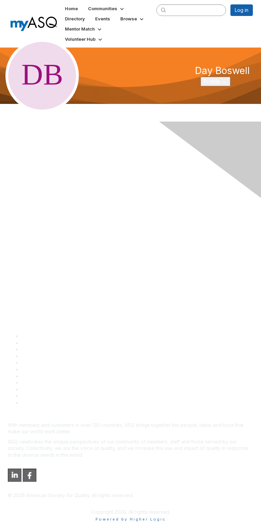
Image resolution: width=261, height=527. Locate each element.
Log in (241, 10)
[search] (163, 9)
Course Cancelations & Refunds (56, 382)
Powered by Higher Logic (130, 519)
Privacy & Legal (38, 343)
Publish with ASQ (40, 356)
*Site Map (32, 396)
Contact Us (33, 376)
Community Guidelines (46, 362)
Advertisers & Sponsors (47, 389)
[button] (106, 8)
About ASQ (33, 336)
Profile (216, 81)
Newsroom (33, 402)
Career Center (37, 349)
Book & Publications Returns (52, 369)
